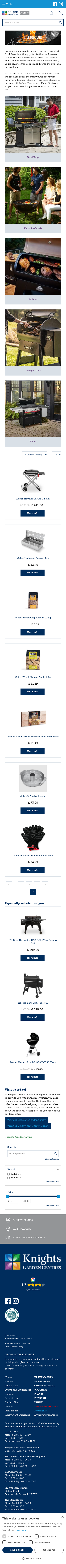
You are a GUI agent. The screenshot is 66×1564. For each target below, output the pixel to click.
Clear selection (52, 1159)
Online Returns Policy (14, 1347)
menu (10, 4)
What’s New (11, 1385)
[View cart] (60, 12)
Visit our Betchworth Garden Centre (28, 1125)
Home (8, 1377)
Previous (9, 884)
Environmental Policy (46, 1415)
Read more (21, 1529)
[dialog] (33, 1538)
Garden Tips (11, 1402)
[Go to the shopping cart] (60, 12)
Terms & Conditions (18, 1338)
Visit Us (9, 1381)
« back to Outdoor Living (18, 1137)
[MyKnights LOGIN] (51, 12)
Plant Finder (11, 1410)
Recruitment (12, 1398)
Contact (9, 1406)
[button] (33, 1558)
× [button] (62, 1517)
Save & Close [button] (17, 1550)
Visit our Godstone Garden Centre (26, 1120)
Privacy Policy (10, 1335)
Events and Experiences (18, 1389)
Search (11, 1147)
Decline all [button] (48, 1550)
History (9, 1394)
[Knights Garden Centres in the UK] (16, 12)
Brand (11, 1169)
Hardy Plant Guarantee (17, 1415)
